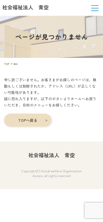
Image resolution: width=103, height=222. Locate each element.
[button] (28, 120)
